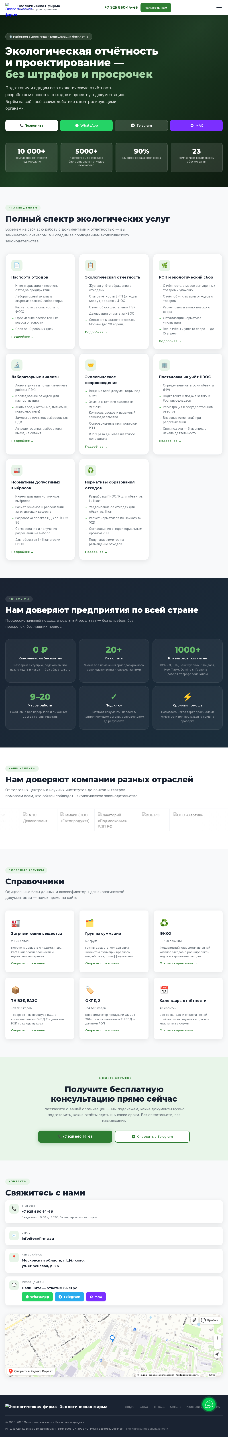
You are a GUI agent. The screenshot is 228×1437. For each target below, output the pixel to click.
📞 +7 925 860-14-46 (75, 1137)
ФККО (144, 1406)
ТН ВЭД (159, 1406)
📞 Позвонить (31, 126)
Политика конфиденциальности (147, 1428)
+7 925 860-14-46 (121, 7)
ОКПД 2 (175, 1406)
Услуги (129, 1406)
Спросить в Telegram (155, 1137)
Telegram (144, 126)
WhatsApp (89, 126)
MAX (199, 126)
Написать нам (156, 7)
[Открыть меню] (219, 7)
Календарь (194, 1406)
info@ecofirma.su (38, 1238)
